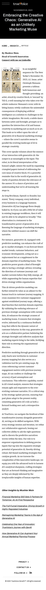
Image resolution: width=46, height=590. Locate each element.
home (4, 46)
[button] (6, 4)
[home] (20, 3)
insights (14, 46)
